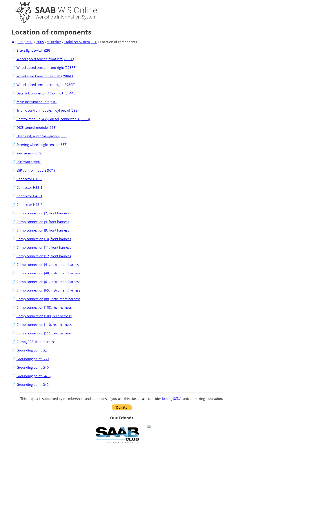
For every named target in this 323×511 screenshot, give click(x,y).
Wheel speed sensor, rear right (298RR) (45, 84)
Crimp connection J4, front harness (42, 221)
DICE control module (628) (36, 127)
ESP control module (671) (35, 170)
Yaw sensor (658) (29, 153)
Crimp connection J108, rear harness (44, 307)
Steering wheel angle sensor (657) (41, 144)
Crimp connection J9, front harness (42, 230)
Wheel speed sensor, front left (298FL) (45, 59)
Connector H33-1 (29, 187)
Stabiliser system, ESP (80, 42)
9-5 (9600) (25, 42)
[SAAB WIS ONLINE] (52, 22)
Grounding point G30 (32, 359)
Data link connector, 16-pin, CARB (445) (46, 93)
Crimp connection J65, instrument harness (48, 290)
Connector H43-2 (29, 204)
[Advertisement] (121, 477)
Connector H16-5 (29, 179)
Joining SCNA (171, 398)
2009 (40, 42)
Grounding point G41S (33, 376)
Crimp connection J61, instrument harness (48, 281)
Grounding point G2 (31, 350)
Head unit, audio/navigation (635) (41, 136)
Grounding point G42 (32, 384)
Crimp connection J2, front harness (42, 213)
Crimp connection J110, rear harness (44, 324)
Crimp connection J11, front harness (43, 247)
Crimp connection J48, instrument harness (48, 273)
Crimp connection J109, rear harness (44, 316)
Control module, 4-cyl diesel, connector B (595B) (53, 119)
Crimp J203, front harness (35, 341)
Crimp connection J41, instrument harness (48, 264)
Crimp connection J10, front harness (43, 239)
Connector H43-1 (29, 196)
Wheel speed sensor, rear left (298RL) (44, 76)
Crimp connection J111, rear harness (44, 333)
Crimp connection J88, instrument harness (48, 299)
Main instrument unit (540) (36, 102)
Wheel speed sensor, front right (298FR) (46, 67)
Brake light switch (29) (33, 50)
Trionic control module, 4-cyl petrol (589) (47, 110)
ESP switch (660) (28, 161)
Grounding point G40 (32, 367)
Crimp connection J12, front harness (43, 256)
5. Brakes (54, 42)
